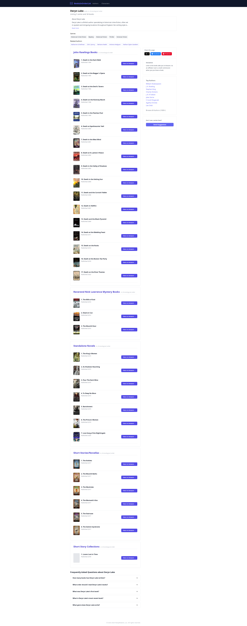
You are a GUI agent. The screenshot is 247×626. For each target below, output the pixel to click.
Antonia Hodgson (115, 44)
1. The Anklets (86, 460)
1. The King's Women (89, 353)
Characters (106, 3)
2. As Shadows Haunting (90, 367)
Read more (75, 28)
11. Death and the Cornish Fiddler (94, 192)
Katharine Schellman (78, 44)
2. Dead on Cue (87, 313)
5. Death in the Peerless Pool (92, 113)
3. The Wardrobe (87, 487)
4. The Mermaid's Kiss (89, 500)
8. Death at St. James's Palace (92, 153)
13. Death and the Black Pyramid (93, 219)
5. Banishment (86, 406)
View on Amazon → (129, 63)
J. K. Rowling (150, 86)
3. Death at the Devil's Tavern (92, 86)
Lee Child (149, 105)
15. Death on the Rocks (90, 245)
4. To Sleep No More (88, 393)
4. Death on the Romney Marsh (93, 100)
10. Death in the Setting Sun (92, 179)
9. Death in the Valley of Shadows (94, 166)
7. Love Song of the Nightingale (93, 433)
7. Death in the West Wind (91, 139)
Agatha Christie (151, 103)
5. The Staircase (87, 514)
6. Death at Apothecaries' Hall (92, 126)
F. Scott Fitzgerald (152, 100)
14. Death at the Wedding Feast (93, 232)
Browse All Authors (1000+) (156, 110)
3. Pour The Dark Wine (89, 380)
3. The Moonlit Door (88, 326)
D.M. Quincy (91, 44)
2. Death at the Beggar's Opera (93, 73)
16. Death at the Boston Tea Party (94, 259)
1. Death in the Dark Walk (91, 60)
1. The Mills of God (88, 299)
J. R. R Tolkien (150, 95)
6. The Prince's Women (89, 420)
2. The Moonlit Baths (89, 474)
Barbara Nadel (102, 44)
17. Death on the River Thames (93, 272)
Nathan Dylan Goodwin (130, 44)
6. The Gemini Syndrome (90, 527)
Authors (95, 3)
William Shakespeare (153, 84)
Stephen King (151, 89)
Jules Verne (150, 97)
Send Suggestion (159, 125)
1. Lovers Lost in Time (89, 554)
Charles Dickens (152, 92)
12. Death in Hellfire (88, 206)
